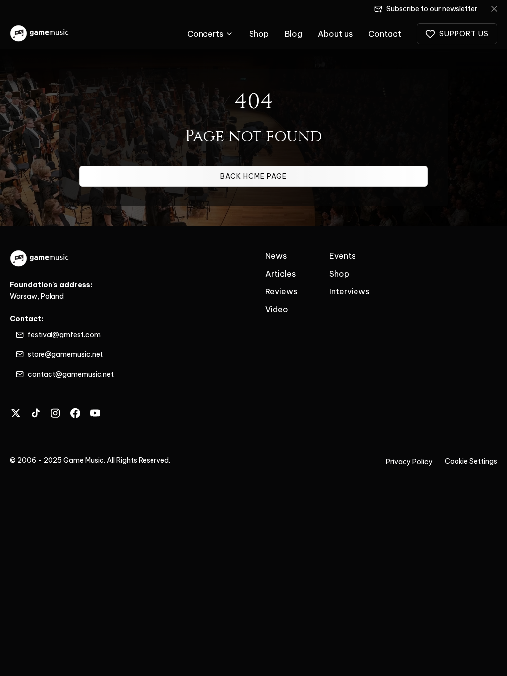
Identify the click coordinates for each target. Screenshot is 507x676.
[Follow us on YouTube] (95, 413)
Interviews (349, 291)
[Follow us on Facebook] (75, 413)
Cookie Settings (471, 461)
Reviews (281, 291)
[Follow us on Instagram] (55, 413)
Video (276, 309)
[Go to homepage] (40, 34)
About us (335, 34)
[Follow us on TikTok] (36, 413)
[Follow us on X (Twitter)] (16, 413)
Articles (280, 274)
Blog (293, 34)
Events (342, 256)
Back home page (253, 176)
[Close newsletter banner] (494, 9)
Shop (259, 34)
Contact (384, 34)
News (276, 256)
